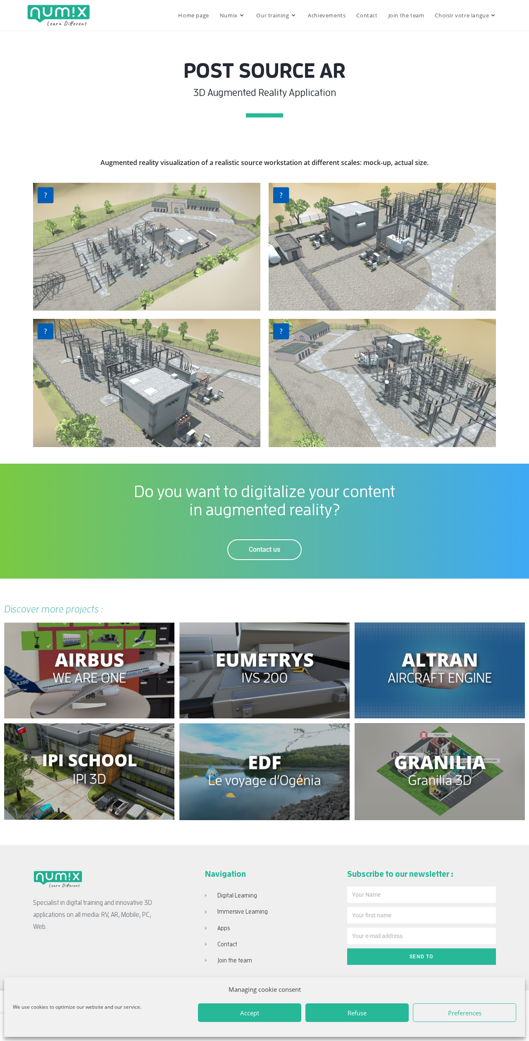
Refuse (357, 1013)
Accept (249, 1013)
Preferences (464, 1013)
